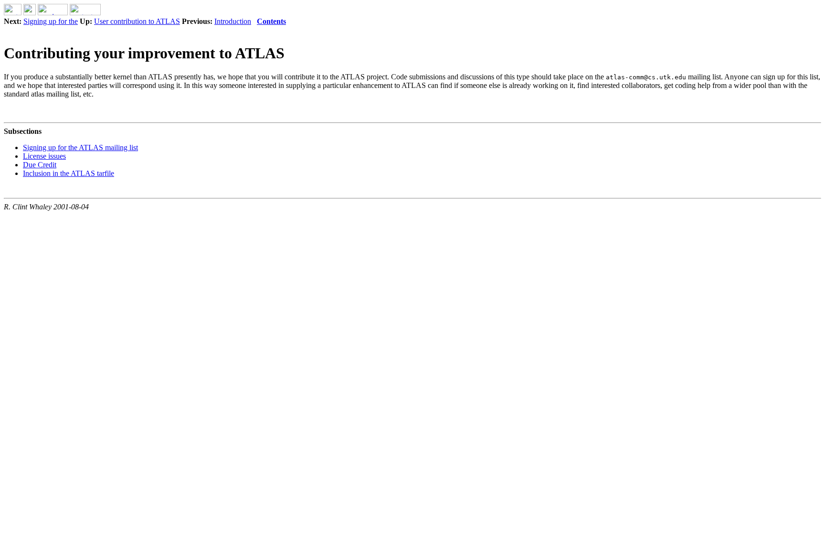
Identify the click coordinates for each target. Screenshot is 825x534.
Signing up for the (50, 21)
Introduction (232, 21)
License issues (44, 156)
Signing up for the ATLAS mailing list (80, 147)
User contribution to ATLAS (137, 21)
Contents (271, 21)
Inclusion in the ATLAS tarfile (68, 173)
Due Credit (39, 165)
